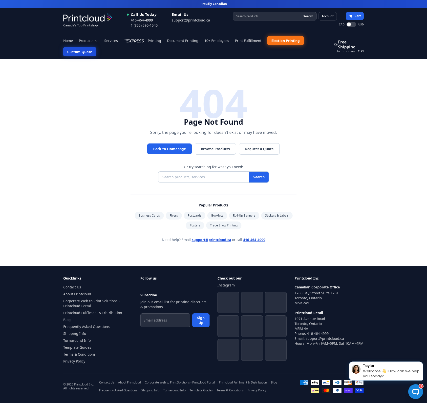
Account (328, 16)
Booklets (217, 215)
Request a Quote (259, 148)
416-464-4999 (142, 20)
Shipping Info (74, 333)
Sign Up (201, 320)
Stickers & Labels (277, 215)
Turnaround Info (77, 340)
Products (86, 40)
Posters (195, 225)
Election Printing (285, 40)
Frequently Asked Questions (86, 326)
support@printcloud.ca (191, 20)
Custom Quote (79, 51)
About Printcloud (77, 294)
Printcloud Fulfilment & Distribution (92, 312)
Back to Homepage (169, 148)
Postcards (194, 215)
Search (308, 16)
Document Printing (182, 40)
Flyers (174, 215)
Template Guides (77, 347)
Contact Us (72, 287)
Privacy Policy (74, 361)
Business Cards (149, 215)
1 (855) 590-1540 (144, 25)
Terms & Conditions (79, 354)
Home (68, 40)
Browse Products (215, 148)
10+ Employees (216, 40)
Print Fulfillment (248, 40)
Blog (67, 319)
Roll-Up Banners (244, 215)
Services (111, 40)
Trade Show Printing (223, 225)
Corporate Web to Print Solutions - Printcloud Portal (91, 303)
